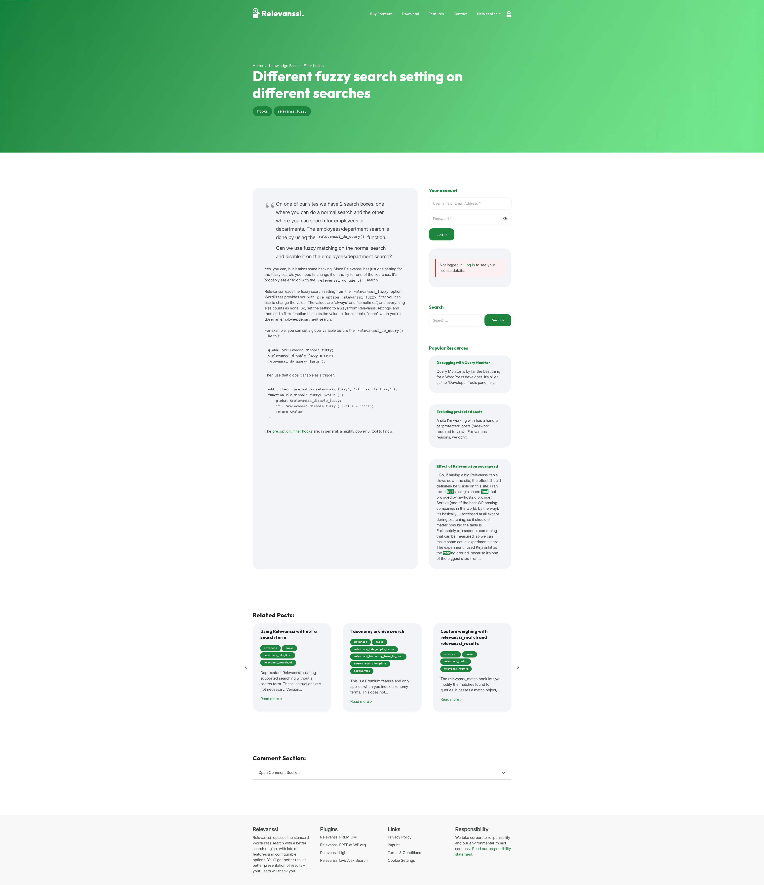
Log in (470, 265)
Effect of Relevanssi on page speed (467, 466)
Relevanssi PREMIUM (338, 837)
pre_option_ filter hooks (292, 431)
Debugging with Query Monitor (463, 363)
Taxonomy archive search (377, 631)
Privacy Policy (399, 837)
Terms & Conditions (404, 852)
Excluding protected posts (459, 412)
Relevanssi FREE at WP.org (343, 845)
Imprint (394, 845)
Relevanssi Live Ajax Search (344, 860)
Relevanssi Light (334, 852)
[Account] (509, 14)
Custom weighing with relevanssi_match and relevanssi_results (464, 637)
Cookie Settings (401, 860)
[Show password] (505, 219)
